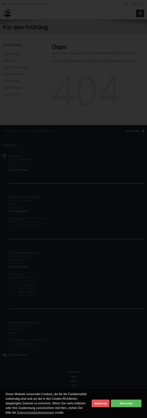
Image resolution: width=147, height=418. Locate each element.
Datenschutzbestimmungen (35, 412)
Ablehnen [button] (100, 403)
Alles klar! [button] (126, 403)
